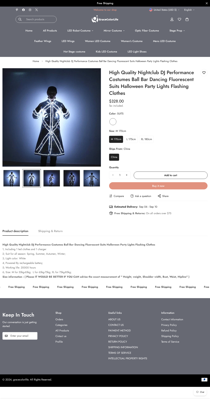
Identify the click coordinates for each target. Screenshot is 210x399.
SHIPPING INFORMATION (123, 347)
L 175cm (131, 139)
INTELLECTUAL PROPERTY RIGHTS (127, 358)
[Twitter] (36, 10)
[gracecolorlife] (105, 19)
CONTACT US (116, 325)
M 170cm (116, 139)
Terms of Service (170, 342)
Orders (59, 319)
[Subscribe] (33, 336)
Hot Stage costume (74, 51)
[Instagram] (30, 10)
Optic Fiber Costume (147, 30)
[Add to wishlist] (204, 72)
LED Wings (68, 41)
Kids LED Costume (106, 51)
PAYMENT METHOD (119, 330)
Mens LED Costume (164, 41)
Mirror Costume (113, 30)
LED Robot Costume (79, 30)
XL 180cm (146, 139)
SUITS (113, 121)
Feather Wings (42, 41)
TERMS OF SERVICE (119, 353)
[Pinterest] (17, 10)
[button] (187, 19)
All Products (50, 30)
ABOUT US (114, 319)
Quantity (114, 167)
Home (28, 30)
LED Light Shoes (137, 51)
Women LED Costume (97, 41)
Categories (61, 325)
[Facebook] (23, 10)
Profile (59, 342)
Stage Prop (175, 30)
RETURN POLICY (117, 342)
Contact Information (172, 319)
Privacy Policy (169, 325)
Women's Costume (132, 41)
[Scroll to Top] (203, 381)
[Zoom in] (94, 75)
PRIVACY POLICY (118, 336)
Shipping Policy (170, 336)
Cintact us (60, 336)
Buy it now (158, 186)
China (114, 157)
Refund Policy (169, 330)
